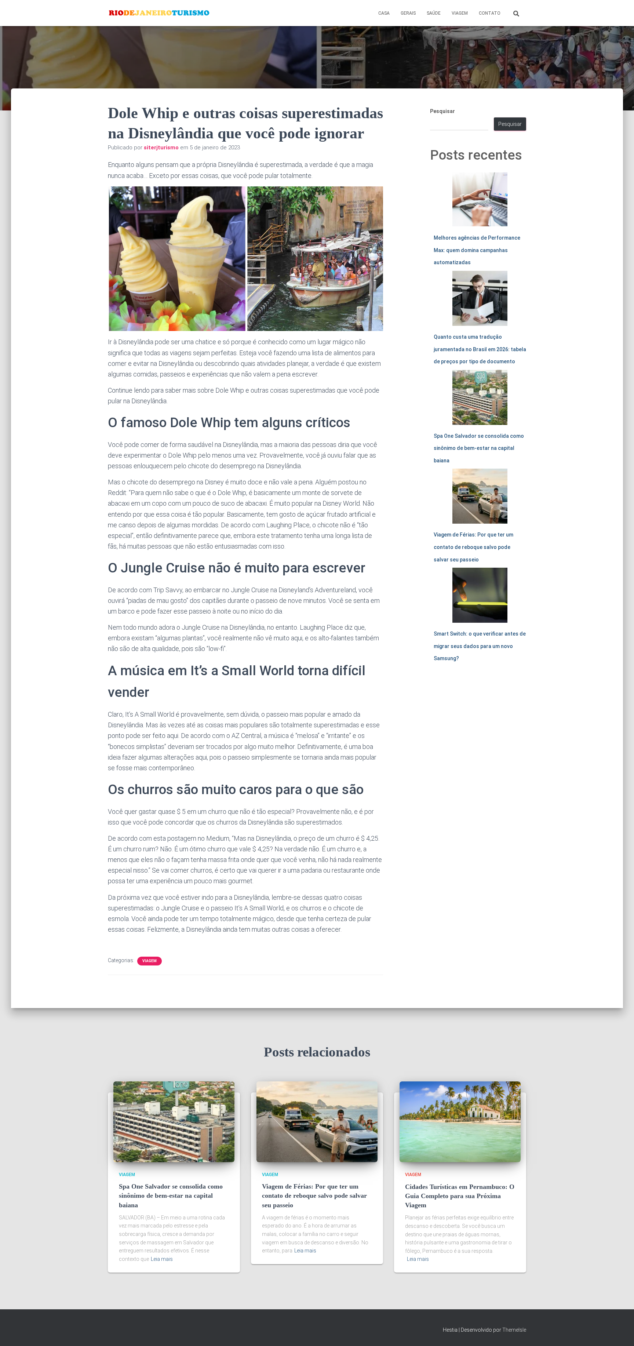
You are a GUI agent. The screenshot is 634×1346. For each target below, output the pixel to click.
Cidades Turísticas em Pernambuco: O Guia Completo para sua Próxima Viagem (459, 1196)
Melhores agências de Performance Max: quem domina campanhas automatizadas (477, 250)
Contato (489, 13)
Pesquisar (442, 111)
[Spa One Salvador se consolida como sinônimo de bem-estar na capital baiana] (173, 1121)
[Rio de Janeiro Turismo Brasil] (159, 13)
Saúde (434, 13)
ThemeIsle (514, 1330)
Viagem (460, 13)
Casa (384, 13)
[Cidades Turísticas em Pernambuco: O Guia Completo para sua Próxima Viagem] (460, 1121)
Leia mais (162, 1259)
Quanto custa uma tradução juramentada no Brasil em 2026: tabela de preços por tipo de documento (480, 349)
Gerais (408, 13)
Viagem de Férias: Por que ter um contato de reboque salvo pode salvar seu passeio (473, 547)
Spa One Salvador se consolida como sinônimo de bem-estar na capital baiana (479, 448)
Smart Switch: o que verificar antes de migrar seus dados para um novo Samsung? (480, 646)
